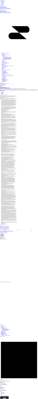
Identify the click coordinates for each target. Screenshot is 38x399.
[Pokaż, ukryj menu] (19, 51)
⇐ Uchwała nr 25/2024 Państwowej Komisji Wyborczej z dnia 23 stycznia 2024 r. (7, 231)
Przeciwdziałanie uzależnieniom (4, 327)
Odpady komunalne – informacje (4, 396)
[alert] (19, 358)
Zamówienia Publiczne (3, 325)
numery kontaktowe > (2, 236)
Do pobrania (2, 393)
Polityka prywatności (4, 397)
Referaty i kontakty (2, 392)
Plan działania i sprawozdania (4, 328)
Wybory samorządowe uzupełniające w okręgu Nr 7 (5, 335)
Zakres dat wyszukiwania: (2, 84)
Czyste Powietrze (2, 326)
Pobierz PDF (2, 93)
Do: (0, 85)
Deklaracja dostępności (4, 330)
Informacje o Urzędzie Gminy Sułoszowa (6, 329)
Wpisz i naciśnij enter (2, 83)
